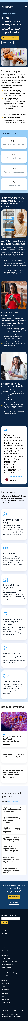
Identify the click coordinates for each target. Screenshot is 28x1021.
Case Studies (5, 999)
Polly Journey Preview (7, 948)
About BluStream (6, 983)
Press (3, 986)
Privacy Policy (5, 1014)
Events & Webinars (6, 1002)
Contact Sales (5, 989)
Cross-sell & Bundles (7, 970)
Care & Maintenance (7, 964)
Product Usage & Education (9, 961)
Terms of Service (15, 1014)
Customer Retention (7, 967)
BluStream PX (5, 942)
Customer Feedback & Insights (10, 973)
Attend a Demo (5, 950)
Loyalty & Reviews (6, 975)
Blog (2, 996)
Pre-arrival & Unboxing (7, 958)
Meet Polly (4, 945)
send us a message (12, 801)
